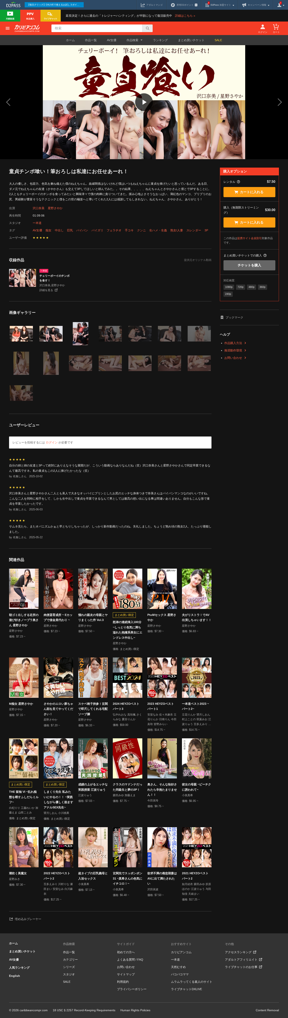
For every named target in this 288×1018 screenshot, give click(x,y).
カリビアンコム (181, 952)
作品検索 (69, 944)
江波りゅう (85, 795)
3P (206, 230)
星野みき (14, 879)
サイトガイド (126, 944)
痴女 (48, 230)
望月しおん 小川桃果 (56, 813)
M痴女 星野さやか (21, 703)
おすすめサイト (181, 944)
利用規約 (123, 981)
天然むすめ (178, 967)
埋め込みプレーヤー (28, 919)
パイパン (82, 230)
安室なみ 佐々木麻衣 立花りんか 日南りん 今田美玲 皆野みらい (161, 719)
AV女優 (111, 40)
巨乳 (70, 230)
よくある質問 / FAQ (130, 959)
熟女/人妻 (176, 230)
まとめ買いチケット (191, 40)
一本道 (37, 223)
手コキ (129, 230)
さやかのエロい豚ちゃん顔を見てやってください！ (58, 709)
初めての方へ (126, 952)
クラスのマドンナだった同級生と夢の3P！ (127, 787)
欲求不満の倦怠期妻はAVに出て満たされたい (162, 878)
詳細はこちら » (185, 15)
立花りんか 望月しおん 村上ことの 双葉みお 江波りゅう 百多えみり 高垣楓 (196, 720)
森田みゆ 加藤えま (124, 795)
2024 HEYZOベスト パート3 (126, 706)
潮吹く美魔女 (18, 873)
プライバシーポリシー (132, 989)
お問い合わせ (233, 357)
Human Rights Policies (135, 1010)
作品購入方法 (233, 343)
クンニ (141, 230)
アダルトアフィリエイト (241, 959)
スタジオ (69, 974)
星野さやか (55, 208)
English (14, 975)
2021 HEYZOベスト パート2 (195, 876)
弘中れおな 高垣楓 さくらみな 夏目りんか (127, 717)
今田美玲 (152, 800)
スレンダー (193, 230)
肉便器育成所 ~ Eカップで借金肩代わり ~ (58, 617)
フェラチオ (114, 230)
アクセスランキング (238, 952)
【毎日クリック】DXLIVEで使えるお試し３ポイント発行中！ (55, 4)
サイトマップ (126, 974)
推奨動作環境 (233, 350)
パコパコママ (180, 974)
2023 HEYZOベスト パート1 (160, 706)
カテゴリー (70, 959)
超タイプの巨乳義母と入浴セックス (93, 876)
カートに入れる (252, 192)
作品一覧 (91, 40)
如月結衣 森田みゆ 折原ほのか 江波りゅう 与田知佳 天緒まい (196, 888)
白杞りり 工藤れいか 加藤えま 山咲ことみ (23, 810)
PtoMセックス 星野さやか (161, 617)
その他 (229, 944)
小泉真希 (187, 795)
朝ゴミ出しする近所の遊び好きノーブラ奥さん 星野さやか (24, 620)
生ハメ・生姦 (158, 230)
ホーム (70, 40)
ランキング (160, 40)
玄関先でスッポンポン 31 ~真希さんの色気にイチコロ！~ (127, 878)
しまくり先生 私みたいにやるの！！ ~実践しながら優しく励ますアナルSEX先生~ (58, 799)
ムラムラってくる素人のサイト (191, 981)
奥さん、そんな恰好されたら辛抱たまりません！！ (162, 789)
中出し (59, 230)
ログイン (52, 442)
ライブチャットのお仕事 (241, 967)
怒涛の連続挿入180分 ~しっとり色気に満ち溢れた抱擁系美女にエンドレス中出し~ (127, 629)
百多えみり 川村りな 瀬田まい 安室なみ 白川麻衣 (58, 888)
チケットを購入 (249, 265)
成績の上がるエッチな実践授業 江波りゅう (93, 787)
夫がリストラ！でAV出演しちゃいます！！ (196, 617)
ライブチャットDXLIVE (186, 989)
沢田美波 (152, 889)
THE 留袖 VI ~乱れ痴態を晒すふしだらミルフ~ (24, 797)
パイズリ (97, 230)
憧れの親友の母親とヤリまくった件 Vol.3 (93, 617)
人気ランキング (19, 967)
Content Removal (267, 1010)
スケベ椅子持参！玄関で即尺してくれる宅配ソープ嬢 (93, 709)
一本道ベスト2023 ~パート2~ (195, 706)
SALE (218, 40)
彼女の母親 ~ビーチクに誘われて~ (196, 787)
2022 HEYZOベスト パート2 (57, 876)
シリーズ (69, 967)
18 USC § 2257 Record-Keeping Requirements (84, 1010)
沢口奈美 (38, 208)
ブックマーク (234, 317)
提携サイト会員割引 (249, 238)
